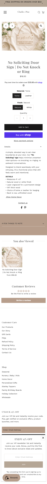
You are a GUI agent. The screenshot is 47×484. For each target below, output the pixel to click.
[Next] (42, 3)
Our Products (7, 327)
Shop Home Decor (14, 197)
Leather (28, 96)
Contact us (22, 203)
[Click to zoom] (41, 26)
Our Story (6, 331)
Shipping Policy (8, 345)
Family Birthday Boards (12, 390)
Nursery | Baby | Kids (10, 375)
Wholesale (6, 397)
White (29, 107)
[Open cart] (43, 12)
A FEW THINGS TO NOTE (12, 223)
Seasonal (5, 372)
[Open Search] (39, 12)
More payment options (23, 141)
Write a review (23, 300)
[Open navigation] (7, 12)
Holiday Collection (9, 394)
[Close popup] (43, 438)
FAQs (4, 338)
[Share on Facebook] (22, 208)
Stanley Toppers (9, 386)
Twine (16, 96)
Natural (18, 107)
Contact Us (6, 353)
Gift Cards (6, 334)
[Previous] (5, 3)
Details (7, 147)
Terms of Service (9, 349)
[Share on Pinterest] (25, 208)
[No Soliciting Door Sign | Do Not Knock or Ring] (12, 257)
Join (23, 464)
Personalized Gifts (9, 383)
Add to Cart (24, 127)
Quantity (23, 113)
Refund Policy (7, 342)
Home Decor (7, 379)
